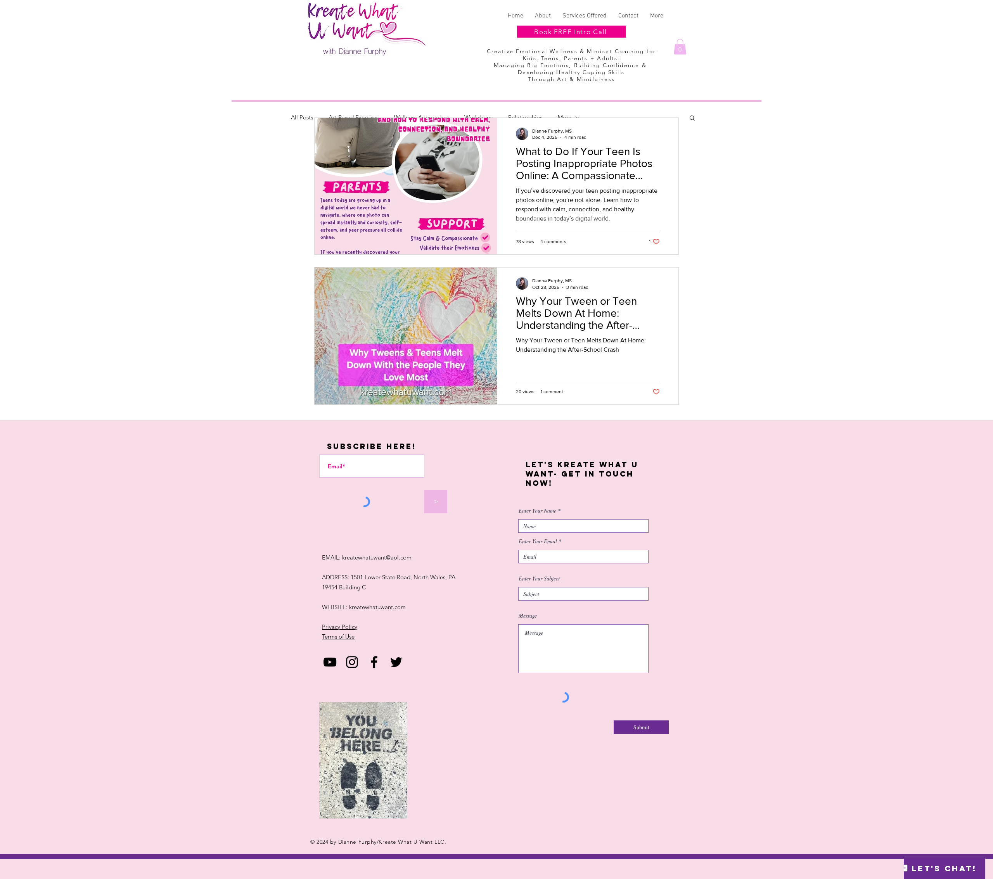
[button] (680, 47)
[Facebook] (374, 662)
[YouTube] (330, 662)
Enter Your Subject (539, 578)
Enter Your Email (538, 541)
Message (528, 615)
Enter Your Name (537, 510)
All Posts (302, 117)
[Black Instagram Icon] (352, 662)
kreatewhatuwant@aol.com (377, 557)
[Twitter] (396, 662)
